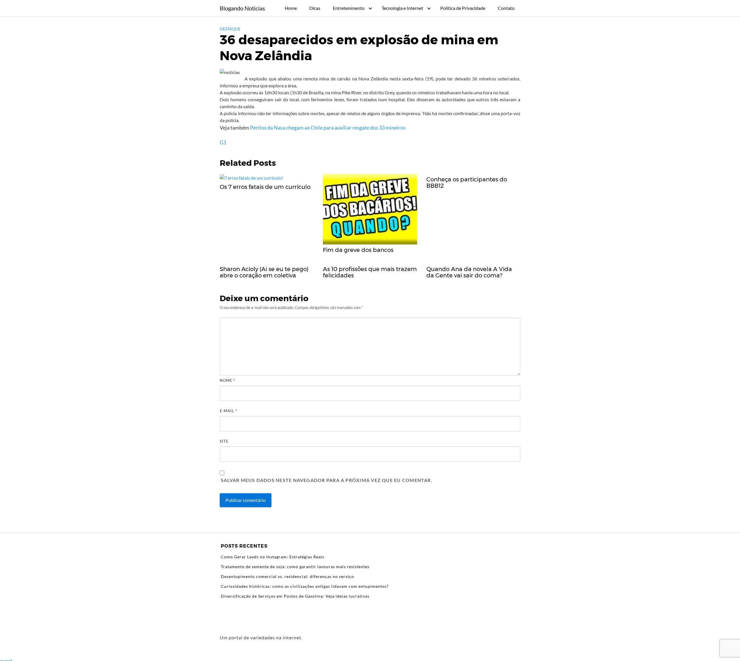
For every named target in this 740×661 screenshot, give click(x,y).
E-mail (228, 410)
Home (291, 8)
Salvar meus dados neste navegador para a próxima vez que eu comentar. (326, 480)
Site (224, 441)
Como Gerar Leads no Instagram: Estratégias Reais (272, 556)
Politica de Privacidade (462, 8)
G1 (223, 142)
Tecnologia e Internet (402, 8)
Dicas (314, 8)
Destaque (230, 28)
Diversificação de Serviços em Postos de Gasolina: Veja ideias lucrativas (295, 596)
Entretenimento (349, 8)
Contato (506, 8)
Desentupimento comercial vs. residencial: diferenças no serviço (287, 576)
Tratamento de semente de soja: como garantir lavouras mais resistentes (295, 566)
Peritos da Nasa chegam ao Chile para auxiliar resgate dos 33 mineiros (328, 127)
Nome (227, 380)
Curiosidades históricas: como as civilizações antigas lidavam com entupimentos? (305, 586)
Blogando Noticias (242, 8)
